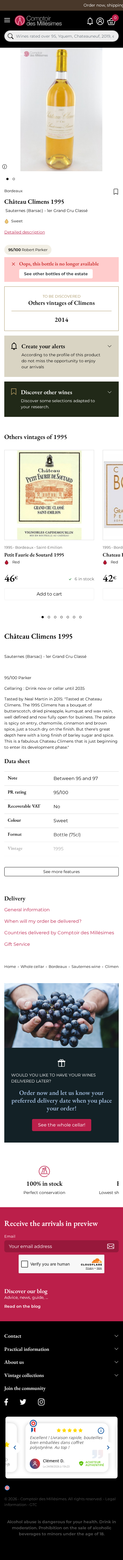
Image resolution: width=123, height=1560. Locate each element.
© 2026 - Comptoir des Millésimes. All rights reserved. (53, 1499)
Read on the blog (22, 1306)
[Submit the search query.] (10, 36)
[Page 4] (61, 617)
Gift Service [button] (17, 944)
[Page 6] (74, 617)
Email (9, 1236)
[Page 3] (55, 617)
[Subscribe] (110, 1246)
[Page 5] (68, 617)
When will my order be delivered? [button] (43, 921)
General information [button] (27, 909)
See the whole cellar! (61, 1125)
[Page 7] (80, 617)
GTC (33, 1504)
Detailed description (24, 232)
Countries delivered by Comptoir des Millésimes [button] (59, 932)
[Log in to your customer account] (100, 21)
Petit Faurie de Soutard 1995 (34, 554)
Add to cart (49, 594)
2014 (61, 319)
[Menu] (7, 20)
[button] (44, 1181)
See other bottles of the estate (56, 273)
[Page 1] (42, 617)
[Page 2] (49, 617)
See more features (61, 871)
